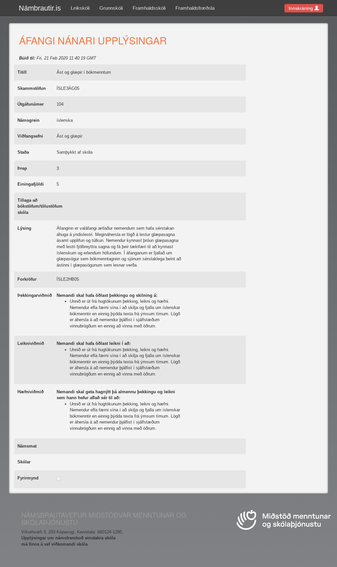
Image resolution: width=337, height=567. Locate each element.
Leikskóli (80, 8)
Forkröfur (27, 279)
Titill (22, 72)
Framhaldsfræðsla (195, 8)
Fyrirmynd (28, 478)
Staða (23, 152)
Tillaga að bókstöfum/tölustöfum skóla (40, 206)
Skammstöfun (31, 88)
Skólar (24, 461)
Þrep (22, 168)
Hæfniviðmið (30, 391)
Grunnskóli (111, 8)
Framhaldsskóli (149, 8)
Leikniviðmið (30, 343)
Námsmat (27, 446)
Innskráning (301, 8)
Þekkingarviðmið (34, 295)
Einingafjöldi (30, 184)
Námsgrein (28, 120)
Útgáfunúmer (30, 104)
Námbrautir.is (40, 8)
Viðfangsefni (30, 136)
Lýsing (24, 228)
